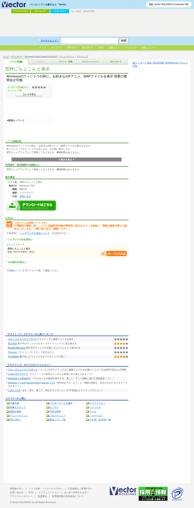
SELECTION (88, 11)
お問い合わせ (16, 492)
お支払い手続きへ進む (113, 253)
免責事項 (42, 496)
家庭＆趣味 (15, 411)
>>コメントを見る (29, 94)
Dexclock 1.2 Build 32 (19, 378)
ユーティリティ (97, 403)
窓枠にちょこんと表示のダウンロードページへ (31, 205)
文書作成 (14, 403)
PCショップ (40, 11)
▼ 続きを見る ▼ (66, 159)
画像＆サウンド (18, 407)
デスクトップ (82, 56)
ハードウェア (96, 415)
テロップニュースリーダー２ (23, 369)
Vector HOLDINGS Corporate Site (171, 4)
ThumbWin (13, 356)
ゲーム (92, 411)
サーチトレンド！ (50, 40)
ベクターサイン (59, 11)
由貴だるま (25, 196)
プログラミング (58, 415)
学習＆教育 (55, 411)
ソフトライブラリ (20, 11)
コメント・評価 (65, 62)
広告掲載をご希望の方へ (80, 488)
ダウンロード (16, 56)
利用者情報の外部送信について (68, 496)
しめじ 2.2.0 (14, 390)
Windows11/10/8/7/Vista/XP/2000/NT (41, 56)
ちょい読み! (76, 11)
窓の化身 (12, 343)
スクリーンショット (90, 62)
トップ (6, 56)
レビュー (41, 62)
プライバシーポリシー (21, 496)
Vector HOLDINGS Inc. (23, 502)
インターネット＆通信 (61, 403)
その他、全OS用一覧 (100, 419)
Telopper (12, 352)
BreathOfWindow (16, 348)
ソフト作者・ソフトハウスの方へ (46, 488)
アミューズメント (66, 56)
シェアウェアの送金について (35, 233)
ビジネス (54, 407)
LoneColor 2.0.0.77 (18, 374)
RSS (31, 492)
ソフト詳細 (15, 61)
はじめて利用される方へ (76, 492)
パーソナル (95, 407)
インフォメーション (48, 492)
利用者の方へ (16, 488)
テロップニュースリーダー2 (22, 339)
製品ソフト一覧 (58, 419)
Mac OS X (15, 419)
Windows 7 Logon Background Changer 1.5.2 (31, 382)
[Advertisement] (37, 303)
